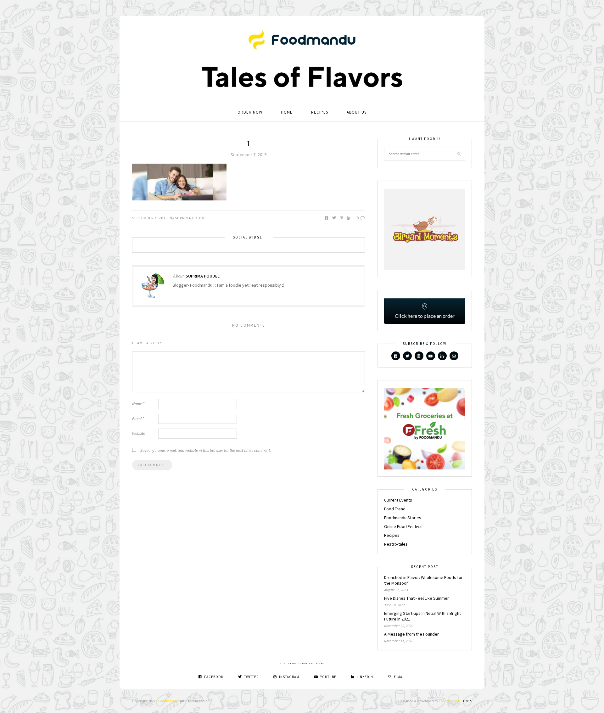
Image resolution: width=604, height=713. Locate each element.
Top (466, 701)
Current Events (398, 500)
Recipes (319, 112)
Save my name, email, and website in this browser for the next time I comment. (205, 450)
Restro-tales (396, 544)
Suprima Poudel (191, 218)
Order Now (250, 112)
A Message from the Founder (411, 634)
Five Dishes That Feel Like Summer (416, 598)
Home (287, 112)
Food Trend (394, 509)
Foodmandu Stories (402, 517)
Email (138, 418)
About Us (356, 112)
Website (138, 433)
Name (138, 404)
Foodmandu (168, 701)
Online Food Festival (403, 526)
